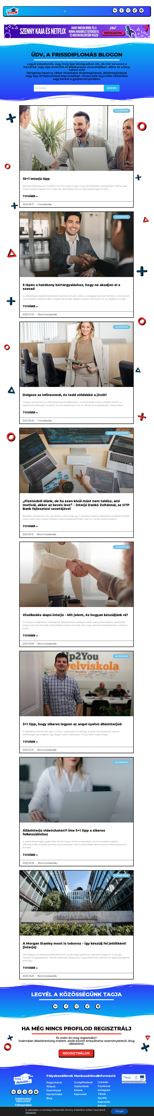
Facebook (104, 1086)
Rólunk (78, 1090)
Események (53, 1090)
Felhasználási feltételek (23, 1106)
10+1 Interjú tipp (36, 179)
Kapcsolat (80, 1094)
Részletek (30, 1112)
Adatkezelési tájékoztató (23, 1099)
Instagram (104, 1090)
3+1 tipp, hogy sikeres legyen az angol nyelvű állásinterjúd (72, 724)
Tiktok (102, 1094)
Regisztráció (54, 1082)
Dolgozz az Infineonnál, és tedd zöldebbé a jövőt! (65, 395)
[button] (65, 11)
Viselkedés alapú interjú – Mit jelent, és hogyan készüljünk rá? (75, 615)
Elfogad (119, 1111)
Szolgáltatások (83, 1082)
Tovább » (30, 196)
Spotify (102, 1098)
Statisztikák (81, 1086)
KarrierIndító (54, 1094)
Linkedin (103, 1082)
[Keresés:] (77, 88)
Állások (50, 1086)
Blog (49, 1098)
